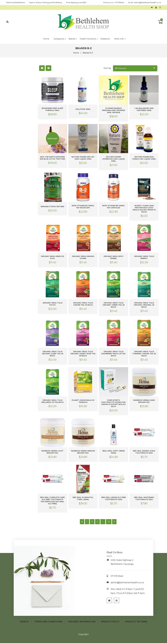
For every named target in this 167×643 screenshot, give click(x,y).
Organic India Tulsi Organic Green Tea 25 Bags (113, 305)
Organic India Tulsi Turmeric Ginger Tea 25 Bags (144, 353)
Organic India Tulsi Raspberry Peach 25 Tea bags (114, 353)
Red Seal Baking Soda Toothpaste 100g (144, 452)
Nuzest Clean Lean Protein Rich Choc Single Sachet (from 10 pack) (144, 208)
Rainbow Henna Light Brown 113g (52, 452)
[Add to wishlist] (160, 7)
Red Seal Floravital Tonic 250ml (83, 498)
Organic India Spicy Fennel (113, 257)
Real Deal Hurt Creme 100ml (113, 452)
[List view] (48, 68)
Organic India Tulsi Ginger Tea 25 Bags (83, 304)
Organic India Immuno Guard (83, 257)
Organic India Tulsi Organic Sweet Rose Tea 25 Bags (83, 353)
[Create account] (156, 7)
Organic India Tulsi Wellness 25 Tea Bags (52, 401)
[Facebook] (109, 600)
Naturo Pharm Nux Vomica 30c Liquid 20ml (144, 158)
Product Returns (136, 621)
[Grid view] (42, 68)
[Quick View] (64, 79)
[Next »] (114, 521)
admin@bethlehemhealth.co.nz (147, 2)
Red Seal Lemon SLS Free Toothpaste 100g (113, 498)
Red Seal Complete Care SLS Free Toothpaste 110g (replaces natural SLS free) (52, 500)
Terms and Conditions (48, 621)
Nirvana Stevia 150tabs (52, 206)
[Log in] (152, 7)
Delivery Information (81, 621)
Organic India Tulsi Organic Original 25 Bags (144, 305)
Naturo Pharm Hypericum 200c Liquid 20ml (113, 159)
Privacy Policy (110, 621)
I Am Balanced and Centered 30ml (144, 109)
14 (109, 521)
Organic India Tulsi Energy (144, 257)
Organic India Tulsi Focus (52, 304)
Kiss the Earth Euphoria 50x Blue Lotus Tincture (52, 158)
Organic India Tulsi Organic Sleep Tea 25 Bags (52, 353)
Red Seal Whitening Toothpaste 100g (144, 498)
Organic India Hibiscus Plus (52, 257)
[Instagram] (116, 600)
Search (24, 621)
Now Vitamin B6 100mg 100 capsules (113, 206)
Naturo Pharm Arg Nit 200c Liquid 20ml (82, 158)
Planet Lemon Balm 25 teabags (83, 401)
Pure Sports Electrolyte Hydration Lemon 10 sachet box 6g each (113, 403)
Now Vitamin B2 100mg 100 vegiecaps (83, 206)
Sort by (107, 68)
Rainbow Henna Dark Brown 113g (144, 401)
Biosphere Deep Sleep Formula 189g (52, 109)
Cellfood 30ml (83, 109)
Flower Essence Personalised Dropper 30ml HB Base (113, 110)
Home (76, 53)
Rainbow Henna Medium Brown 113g (83, 452)
